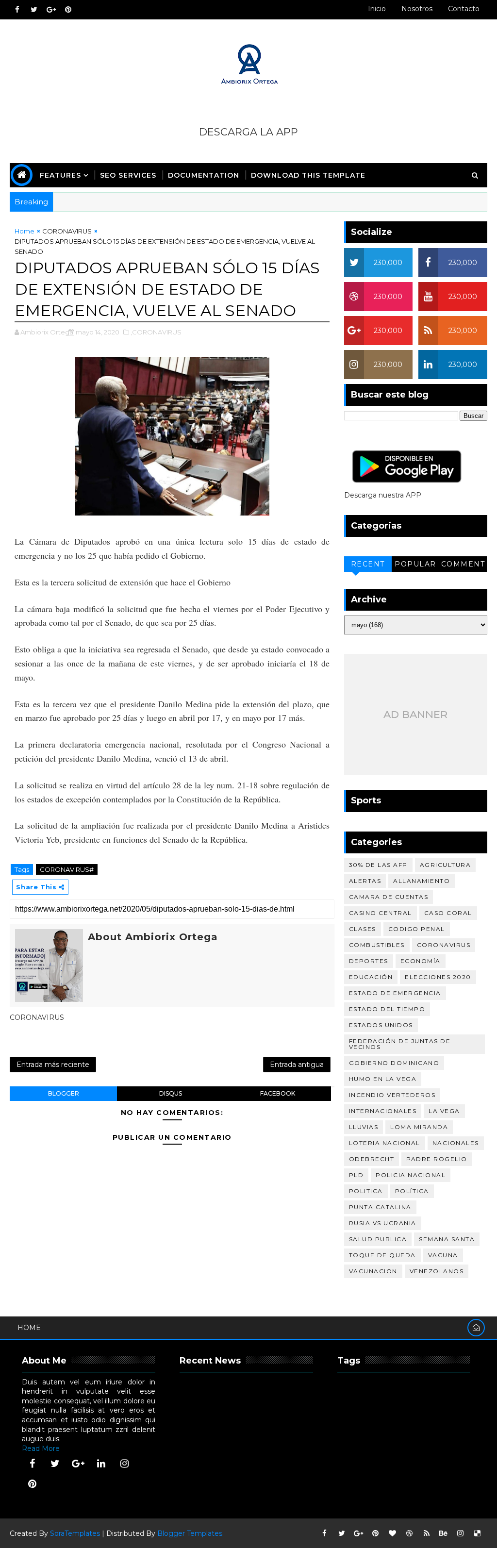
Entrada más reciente (53, 1064)
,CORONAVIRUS (156, 332)
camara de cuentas (389, 896)
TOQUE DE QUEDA (382, 1255)
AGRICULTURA (445, 864)
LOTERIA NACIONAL (384, 1143)
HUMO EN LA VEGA (383, 1078)
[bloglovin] (392, 1533)
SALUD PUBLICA (378, 1239)
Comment (463, 564)
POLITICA (366, 1191)
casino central (380, 912)
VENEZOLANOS (437, 1271)
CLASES (362, 928)
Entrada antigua (297, 1064)
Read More (41, 1448)
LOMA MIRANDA (419, 1127)
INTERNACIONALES (383, 1111)
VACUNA (443, 1255)
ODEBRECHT (372, 1159)
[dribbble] (409, 1533)
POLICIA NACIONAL (411, 1175)
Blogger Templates (189, 1533)
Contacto (464, 8)
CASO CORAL (448, 912)
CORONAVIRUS (67, 231)
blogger (63, 1093)
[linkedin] (101, 1463)
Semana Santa (447, 1239)
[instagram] (124, 1463)
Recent (368, 564)
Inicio (377, 8)
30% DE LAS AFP (378, 864)
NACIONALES (455, 1143)
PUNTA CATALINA (380, 1207)
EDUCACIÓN (371, 977)
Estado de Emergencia (395, 993)
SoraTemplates (75, 1533)
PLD (356, 1175)
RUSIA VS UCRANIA (382, 1223)
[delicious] (477, 1533)
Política (412, 1191)
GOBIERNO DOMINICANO (394, 1062)
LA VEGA (444, 1111)
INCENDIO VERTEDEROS (392, 1095)
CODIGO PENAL (416, 928)
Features (60, 175)
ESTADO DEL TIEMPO (387, 1009)
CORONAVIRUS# (67, 869)
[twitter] (34, 9)
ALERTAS (365, 880)
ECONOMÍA (420, 961)
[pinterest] (68, 9)
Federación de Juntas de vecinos (400, 1043)
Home (24, 231)
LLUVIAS (364, 1127)
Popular (415, 564)
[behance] (443, 1533)
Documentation (203, 175)
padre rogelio (436, 1159)
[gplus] (51, 9)
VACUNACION (373, 1271)
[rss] (426, 1533)
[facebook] (17, 9)
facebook (277, 1093)
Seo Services (128, 175)
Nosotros (416, 8)
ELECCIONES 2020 (438, 977)
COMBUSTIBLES (377, 945)
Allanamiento (421, 880)
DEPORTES (368, 961)
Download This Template (308, 175)
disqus (170, 1093)
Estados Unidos (381, 1025)
